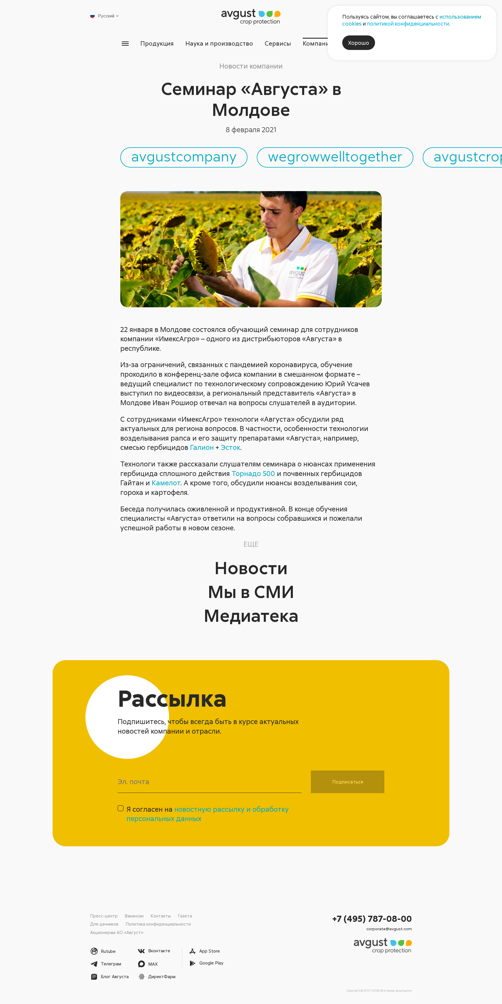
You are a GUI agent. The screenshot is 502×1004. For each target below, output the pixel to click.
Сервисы (278, 43)
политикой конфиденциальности (408, 23)
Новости (251, 567)
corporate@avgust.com (389, 928)
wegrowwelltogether (335, 156)
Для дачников (104, 923)
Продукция (157, 43)
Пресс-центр (104, 915)
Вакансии (134, 915)
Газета (185, 915)
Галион (202, 447)
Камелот (166, 482)
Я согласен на (207, 814)
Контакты (160, 915)
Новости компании (251, 66)
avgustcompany (183, 156)
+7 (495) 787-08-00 (372, 918)
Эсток (230, 447)
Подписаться (347, 782)
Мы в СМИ (251, 591)
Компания (318, 43)
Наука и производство (219, 43)
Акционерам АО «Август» (116, 932)
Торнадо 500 (253, 473)
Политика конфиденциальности (158, 923)
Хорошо (358, 42)
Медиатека (251, 615)
